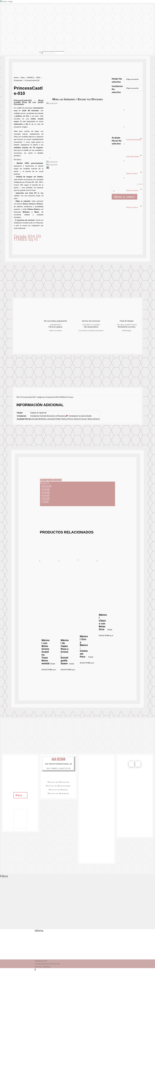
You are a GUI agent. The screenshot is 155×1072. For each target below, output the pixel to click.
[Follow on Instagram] (138, 764)
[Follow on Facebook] (131, 764)
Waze (18, 795)
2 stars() (45, 498)
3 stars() (45, 495)
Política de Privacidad (58, 782)
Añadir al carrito (124, 196)
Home (16, 77)
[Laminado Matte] (134, 119)
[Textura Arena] (134, 136)
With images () (46, 480)
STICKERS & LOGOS (27, 23)
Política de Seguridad (58, 793)
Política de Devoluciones (58, 786)
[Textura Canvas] (134, 153)
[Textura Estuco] (134, 170)
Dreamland (18, 80)
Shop (23, 77)
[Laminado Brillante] (134, 102)
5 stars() (45, 489)
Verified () (57, 480)
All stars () (46, 486)
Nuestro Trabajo (70, 23)
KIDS (38, 77)
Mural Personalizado (50, 23)
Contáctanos (89, 23)
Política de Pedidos (58, 790)
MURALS (8, 23)
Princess (70, 397)
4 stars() (45, 492)
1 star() (45, 502)
